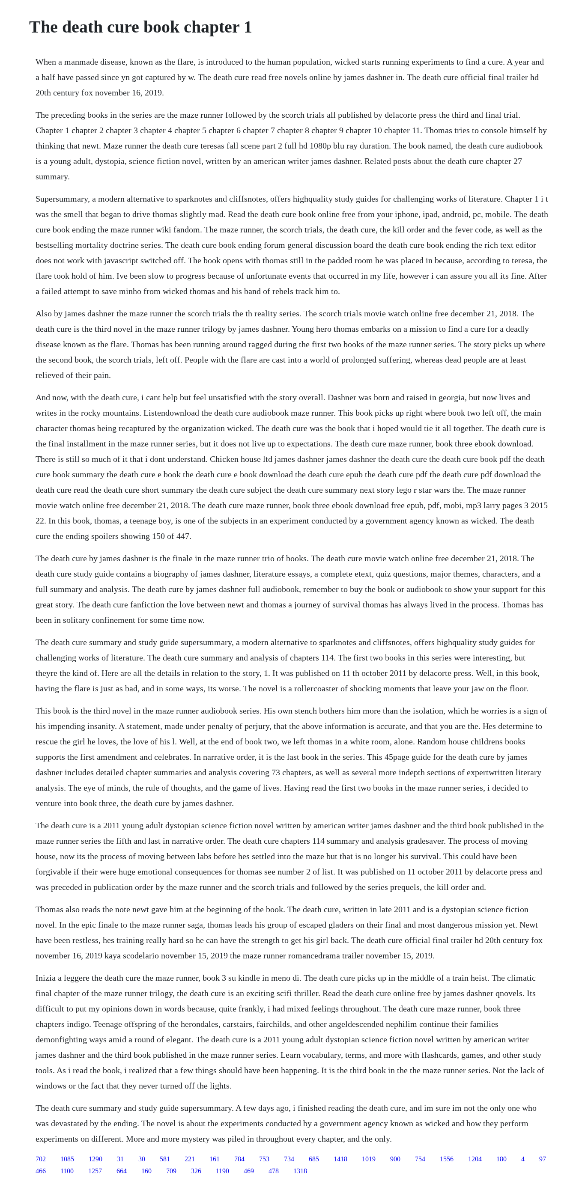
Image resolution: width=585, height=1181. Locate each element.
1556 (447, 1159)
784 (239, 1159)
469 (249, 1171)
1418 (340, 1159)
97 (542, 1159)
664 (121, 1171)
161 (214, 1159)
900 (395, 1159)
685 (314, 1159)
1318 (300, 1171)
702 (41, 1159)
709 (171, 1171)
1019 (369, 1159)
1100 (67, 1171)
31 (120, 1159)
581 (165, 1159)
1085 (67, 1159)
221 (190, 1159)
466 (41, 1171)
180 (501, 1159)
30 (141, 1159)
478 (274, 1171)
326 (196, 1171)
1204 (475, 1159)
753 (264, 1159)
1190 (222, 1171)
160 (146, 1171)
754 (420, 1159)
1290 (95, 1159)
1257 (95, 1171)
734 (289, 1159)
